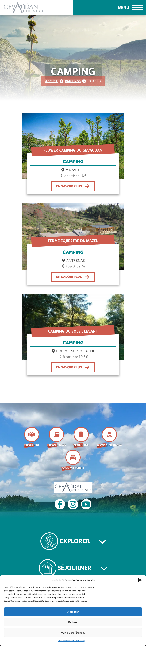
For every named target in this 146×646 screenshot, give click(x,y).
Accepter (73, 611)
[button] (140, 580)
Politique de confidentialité (71, 640)
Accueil (51, 81)
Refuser (73, 622)
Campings (73, 81)
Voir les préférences (73, 632)
